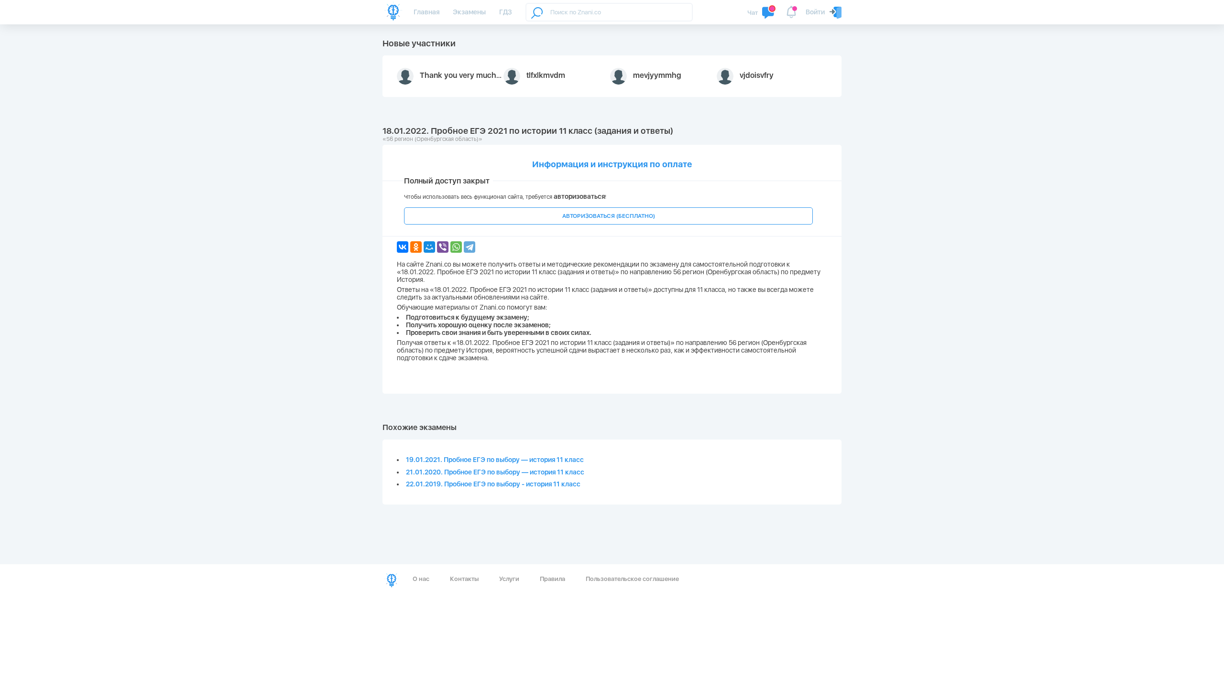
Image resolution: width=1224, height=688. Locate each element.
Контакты (464, 578)
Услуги (509, 578)
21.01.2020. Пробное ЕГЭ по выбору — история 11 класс (495, 472)
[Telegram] (469, 247)
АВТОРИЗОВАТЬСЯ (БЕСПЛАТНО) (608, 216)
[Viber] (442, 247)
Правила (552, 578)
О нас (421, 578)
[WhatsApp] (456, 247)
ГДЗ (505, 12)
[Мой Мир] (429, 247)
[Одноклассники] (416, 247)
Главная (426, 12)
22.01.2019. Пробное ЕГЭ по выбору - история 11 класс (493, 484)
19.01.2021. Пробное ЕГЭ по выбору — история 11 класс (495, 459)
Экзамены (469, 12)
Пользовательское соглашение (632, 578)
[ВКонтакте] (402, 247)
